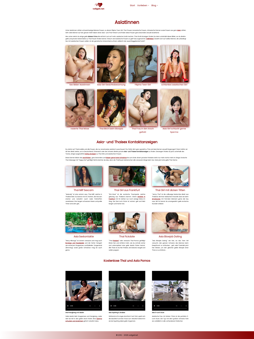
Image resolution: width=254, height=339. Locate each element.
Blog (153, 5)
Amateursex (156, 199)
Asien (179, 30)
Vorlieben (142, 5)
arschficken (87, 158)
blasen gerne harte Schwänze (116, 158)
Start (132, 5)
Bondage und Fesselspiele (74, 243)
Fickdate (116, 241)
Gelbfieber (150, 39)
